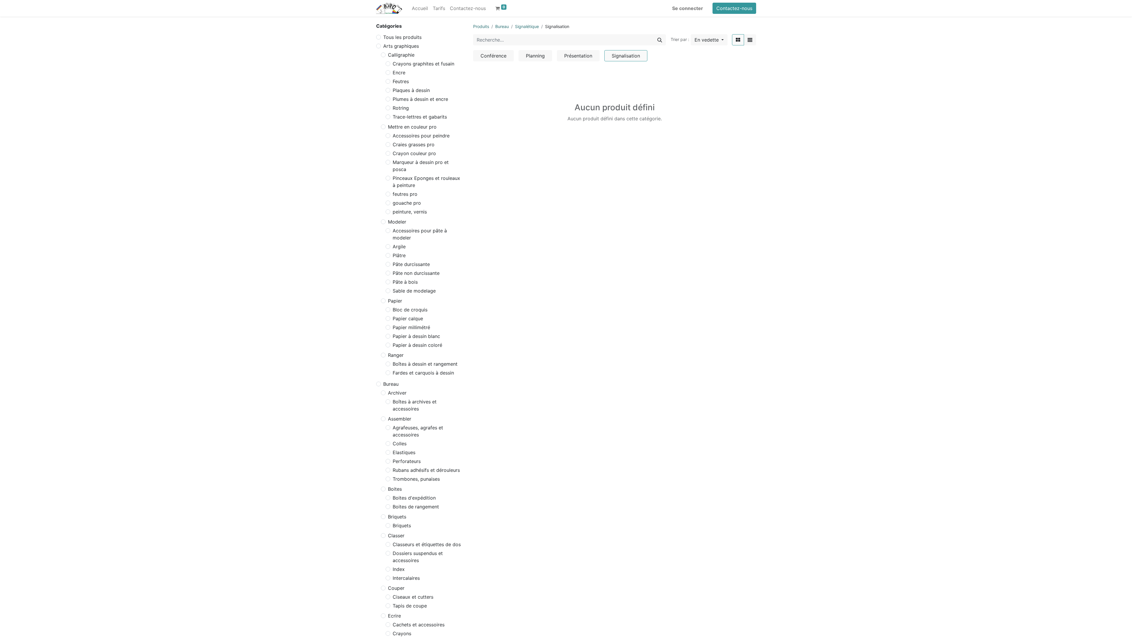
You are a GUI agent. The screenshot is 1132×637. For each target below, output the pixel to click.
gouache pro (407, 203)
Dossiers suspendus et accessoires (418, 556)
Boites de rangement (416, 507)
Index (399, 569)
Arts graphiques (401, 46)
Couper (396, 588)
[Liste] (750, 39)
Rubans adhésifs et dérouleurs (426, 470)
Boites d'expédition (414, 498)
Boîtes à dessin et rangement (425, 364)
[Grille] (738, 39)
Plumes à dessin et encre (420, 99)
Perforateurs (407, 461)
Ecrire (394, 616)
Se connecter (687, 8)
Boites (395, 489)
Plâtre (399, 255)
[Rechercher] (660, 39)
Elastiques (404, 452)
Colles (400, 443)
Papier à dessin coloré (417, 345)
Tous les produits (402, 37)
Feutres (401, 81)
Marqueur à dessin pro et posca (421, 165)
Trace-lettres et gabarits (420, 117)
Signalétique (527, 26)
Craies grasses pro (414, 144)
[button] (709, 39)
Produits (481, 26)
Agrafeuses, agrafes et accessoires (418, 431)
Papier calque (408, 318)
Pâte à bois (405, 282)
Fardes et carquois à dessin (423, 373)
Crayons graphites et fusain (423, 64)
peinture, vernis (410, 212)
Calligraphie (401, 55)
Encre (399, 72)
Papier (395, 301)
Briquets (397, 517)
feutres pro (405, 194)
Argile (399, 246)
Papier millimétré (411, 327)
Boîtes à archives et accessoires (415, 405)
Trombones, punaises (416, 479)
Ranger (396, 355)
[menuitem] (419, 8)
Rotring (401, 108)
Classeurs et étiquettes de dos (427, 544)
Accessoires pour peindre (421, 136)
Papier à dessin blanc (416, 336)
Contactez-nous (734, 8)
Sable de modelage (414, 291)
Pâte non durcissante (416, 273)
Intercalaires (406, 578)
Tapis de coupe (410, 606)
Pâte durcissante (411, 264)
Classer (396, 536)
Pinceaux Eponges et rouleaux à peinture (426, 181)
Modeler (397, 222)
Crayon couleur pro (414, 153)
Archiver (397, 393)
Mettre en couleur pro (412, 127)
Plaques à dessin (411, 90)
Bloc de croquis (410, 310)
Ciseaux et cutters (413, 597)
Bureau (391, 384)
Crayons (402, 633)
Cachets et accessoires (419, 625)
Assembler (399, 419)
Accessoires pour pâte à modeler (420, 234)
